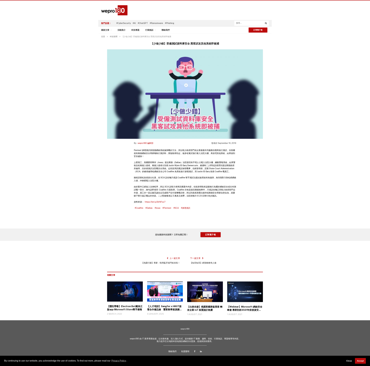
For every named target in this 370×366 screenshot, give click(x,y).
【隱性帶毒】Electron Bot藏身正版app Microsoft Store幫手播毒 (125, 308)
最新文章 (105, 30)
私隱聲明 (185, 351)
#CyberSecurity (123, 23)
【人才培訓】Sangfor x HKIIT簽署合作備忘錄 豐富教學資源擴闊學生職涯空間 (164, 308)
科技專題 (135, 30)
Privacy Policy (118, 360)
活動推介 (122, 30)
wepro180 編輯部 (145, 143)
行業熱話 (149, 30)
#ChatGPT (143, 23)
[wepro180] (112, 10)
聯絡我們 (166, 30)
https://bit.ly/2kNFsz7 (155, 202)
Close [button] (349, 361)
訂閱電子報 (258, 30)
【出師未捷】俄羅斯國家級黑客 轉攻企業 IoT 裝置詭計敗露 (204, 308)
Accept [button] (360, 361)
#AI (134, 23)
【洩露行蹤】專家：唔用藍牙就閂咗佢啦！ (160, 263)
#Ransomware (156, 23)
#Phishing (169, 23)
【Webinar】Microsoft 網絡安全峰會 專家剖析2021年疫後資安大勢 (244, 308)
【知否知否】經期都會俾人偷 (203, 263)
